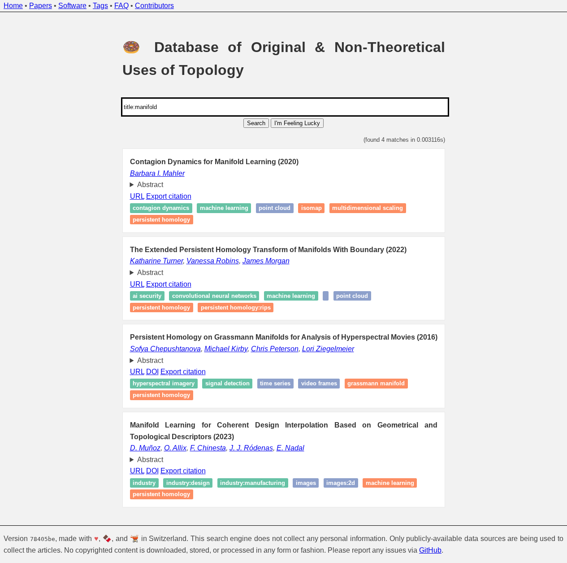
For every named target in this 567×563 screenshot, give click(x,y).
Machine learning (224, 208)
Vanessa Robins (212, 261)
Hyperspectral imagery (164, 383)
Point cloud (274, 208)
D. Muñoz (145, 448)
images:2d (340, 483)
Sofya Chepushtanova (165, 349)
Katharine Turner (156, 261)
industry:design (188, 483)
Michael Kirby (225, 349)
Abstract (150, 184)
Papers (40, 5)
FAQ (121, 5)
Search (256, 123)
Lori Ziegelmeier (328, 349)
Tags (100, 5)
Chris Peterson (275, 349)
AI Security (147, 295)
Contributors (154, 5)
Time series (275, 383)
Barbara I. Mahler (157, 173)
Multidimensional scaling (367, 208)
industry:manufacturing (252, 483)
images (306, 483)
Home (13, 5)
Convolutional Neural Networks (214, 295)
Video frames (319, 383)
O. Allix (175, 448)
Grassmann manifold (376, 383)
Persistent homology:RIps (236, 307)
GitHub (430, 550)
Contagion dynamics (161, 208)
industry (144, 483)
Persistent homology (161, 219)
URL (137, 196)
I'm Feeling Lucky (297, 123)
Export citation (168, 196)
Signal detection (227, 383)
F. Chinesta (208, 448)
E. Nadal (290, 448)
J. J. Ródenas (251, 448)
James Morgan (266, 261)
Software (72, 5)
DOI (152, 371)
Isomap (311, 208)
